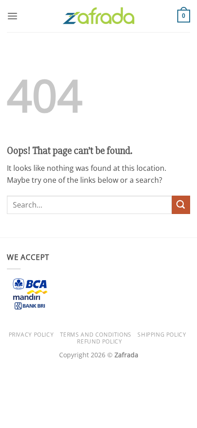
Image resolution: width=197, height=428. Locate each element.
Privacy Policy (31, 334)
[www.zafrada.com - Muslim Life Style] (98, 16)
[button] (12, 16)
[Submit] (181, 205)
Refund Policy (99, 341)
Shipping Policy (161, 334)
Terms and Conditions (95, 334)
